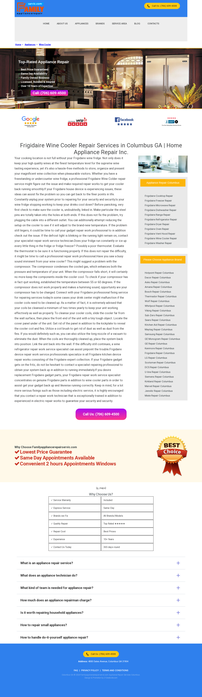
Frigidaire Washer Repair (158, 243)
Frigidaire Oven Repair (157, 228)
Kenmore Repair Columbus (159, 348)
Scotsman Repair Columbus (160, 362)
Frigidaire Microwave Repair (160, 205)
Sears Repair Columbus (158, 320)
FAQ (76, 670)
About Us (62, 23)
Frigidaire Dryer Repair (157, 224)
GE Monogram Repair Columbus (162, 338)
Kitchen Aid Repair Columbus (161, 324)
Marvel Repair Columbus (158, 386)
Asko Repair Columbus (157, 282)
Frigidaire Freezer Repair (158, 200)
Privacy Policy (90, 670)
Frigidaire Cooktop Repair (159, 195)
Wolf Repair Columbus (157, 301)
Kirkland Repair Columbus (159, 381)
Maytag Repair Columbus (158, 329)
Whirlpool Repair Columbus (160, 305)
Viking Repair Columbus (158, 310)
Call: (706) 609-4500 (49, 93)
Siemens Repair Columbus (159, 376)
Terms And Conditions (115, 670)
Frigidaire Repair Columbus (160, 353)
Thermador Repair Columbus (161, 296)
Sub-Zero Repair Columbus (159, 315)
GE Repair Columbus (156, 343)
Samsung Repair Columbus (160, 334)
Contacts (153, 23)
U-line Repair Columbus (158, 371)
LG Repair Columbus (156, 357)
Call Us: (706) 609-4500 (164, 6)
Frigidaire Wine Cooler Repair (161, 238)
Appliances (81, 23)
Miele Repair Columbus (157, 395)
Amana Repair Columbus (158, 286)
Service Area (119, 23)
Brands (100, 23)
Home (46, 23)
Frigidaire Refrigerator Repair (161, 219)
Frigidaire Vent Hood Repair (160, 233)
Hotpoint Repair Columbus (159, 272)
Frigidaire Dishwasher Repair (160, 210)
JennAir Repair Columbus (159, 390)
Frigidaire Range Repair (157, 214)
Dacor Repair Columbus (158, 277)
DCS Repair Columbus (157, 367)
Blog (137, 23)
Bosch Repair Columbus (158, 291)
